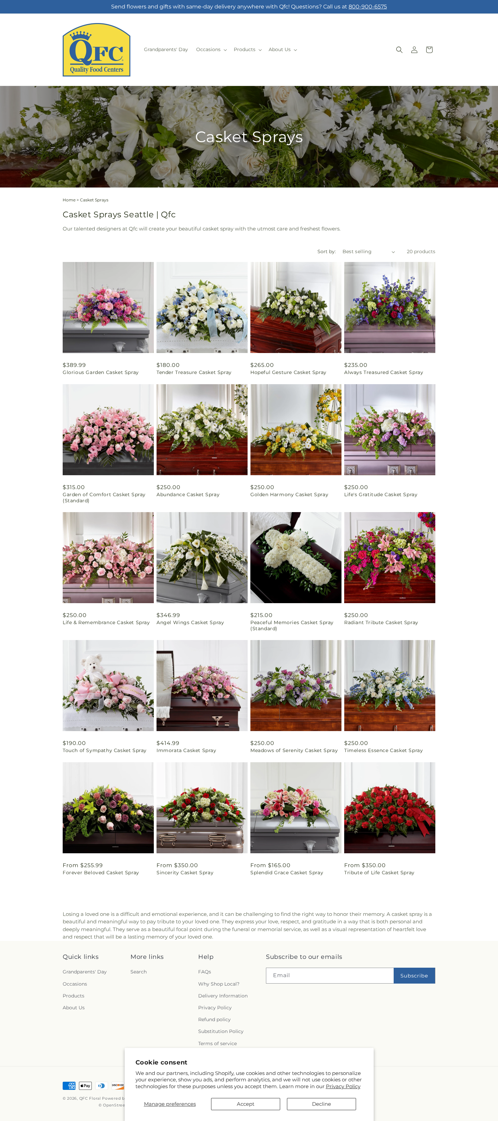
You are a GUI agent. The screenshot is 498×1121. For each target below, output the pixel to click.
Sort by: (326, 251)
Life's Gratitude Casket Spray (380, 494)
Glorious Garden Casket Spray (101, 372)
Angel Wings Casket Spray (190, 622)
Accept (245, 1104)
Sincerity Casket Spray (185, 873)
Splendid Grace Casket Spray (286, 873)
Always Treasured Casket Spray (383, 372)
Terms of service (217, 1043)
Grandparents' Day (85, 972)
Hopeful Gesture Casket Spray (288, 372)
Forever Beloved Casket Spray (101, 873)
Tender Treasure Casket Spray (194, 372)
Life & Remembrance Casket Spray (106, 622)
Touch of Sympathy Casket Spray (105, 750)
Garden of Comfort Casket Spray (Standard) (104, 497)
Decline (321, 1104)
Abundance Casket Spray (188, 494)
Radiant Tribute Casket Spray (381, 622)
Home (69, 199)
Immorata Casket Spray (186, 750)
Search (138, 972)
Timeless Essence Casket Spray (383, 750)
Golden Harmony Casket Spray (289, 494)
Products (73, 995)
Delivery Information (223, 995)
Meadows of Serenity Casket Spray (294, 750)
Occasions (75, 984)
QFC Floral (90, 1098)
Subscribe (414, 975)
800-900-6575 (368, 6)
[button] (211, 49)
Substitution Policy (221, 1031)
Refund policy (214, 1019)
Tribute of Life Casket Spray (379, 873)
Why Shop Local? (219, 984)
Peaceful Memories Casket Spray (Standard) (292, 625)
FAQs (204, 972)
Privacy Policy (343, 1086)
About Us (74, 1008)
